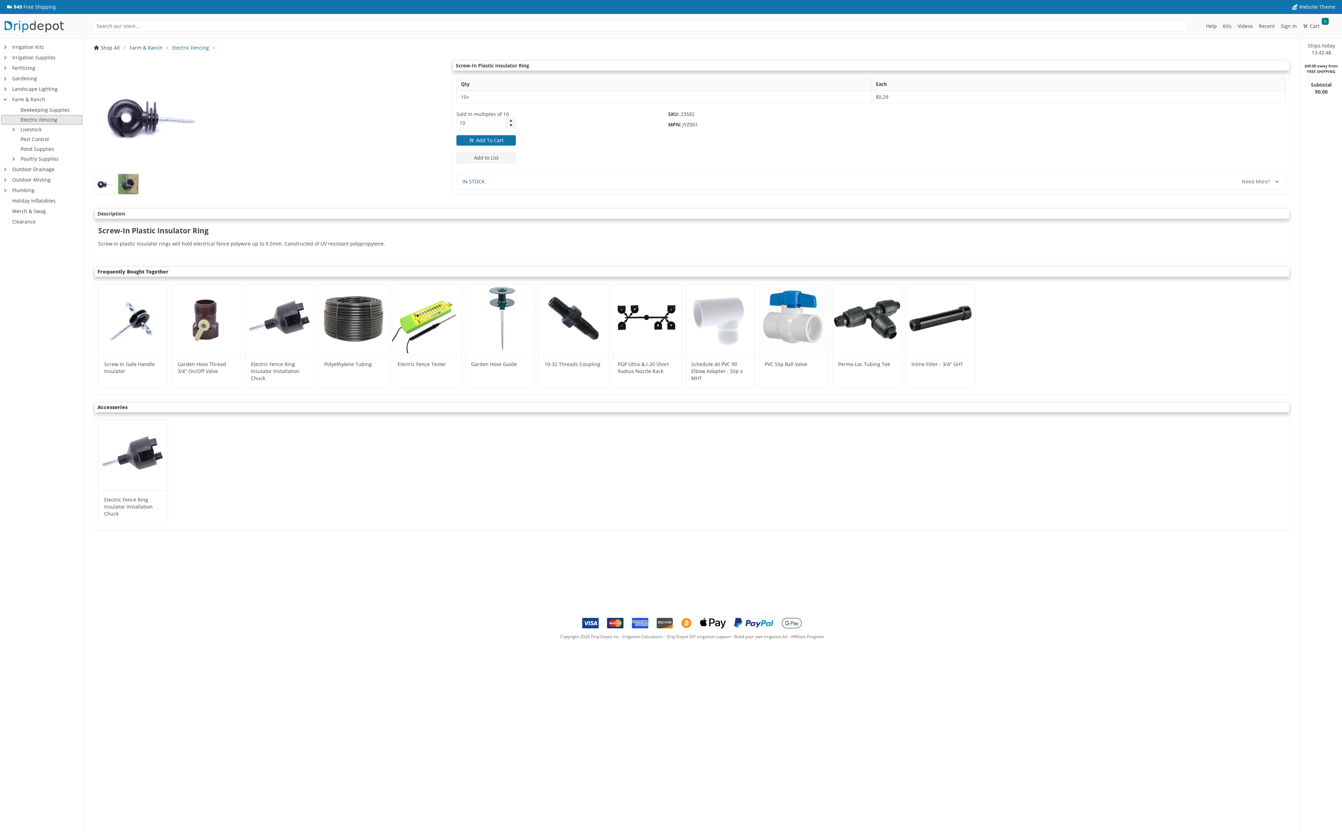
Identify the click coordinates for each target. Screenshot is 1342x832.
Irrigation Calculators (642, 637)
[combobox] (640, 26)
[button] (31, 7)
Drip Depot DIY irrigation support (699, 637)
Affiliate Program (807, 637)
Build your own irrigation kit (760, 637)
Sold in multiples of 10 (482, 114)
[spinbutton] (481, 123)
